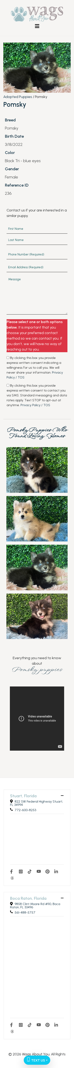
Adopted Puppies (17, 97)
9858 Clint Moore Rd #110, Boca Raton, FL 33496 (35, 905)
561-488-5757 (25, 912)
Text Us (37, 1060)
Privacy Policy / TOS (35, 405)
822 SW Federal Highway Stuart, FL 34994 (36, 803)
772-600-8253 (25, 810)
